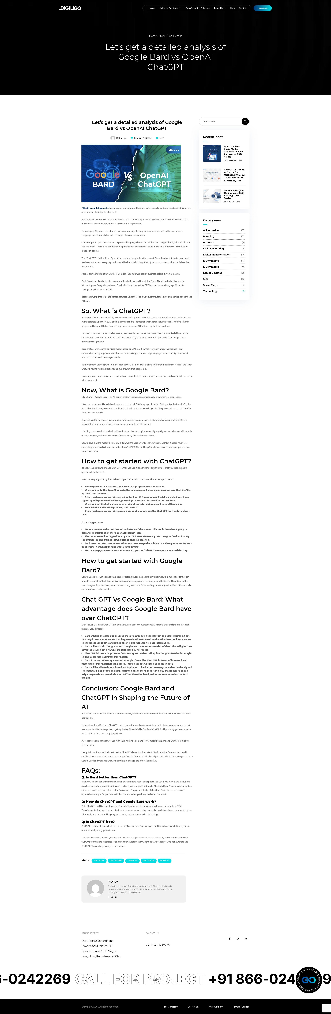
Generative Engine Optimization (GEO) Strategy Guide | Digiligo (234, 194)
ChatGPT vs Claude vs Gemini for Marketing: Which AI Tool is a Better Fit (235, 174)
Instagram (116, 861)
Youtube (164, 861)
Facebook (99, 861)
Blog (162, 36)
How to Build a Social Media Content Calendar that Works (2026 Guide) (233, 151)
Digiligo (113, 881)
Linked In (132, 861)
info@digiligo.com (158, 940)
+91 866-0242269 (158, 945)
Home (153, 36)
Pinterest (148, 861)
